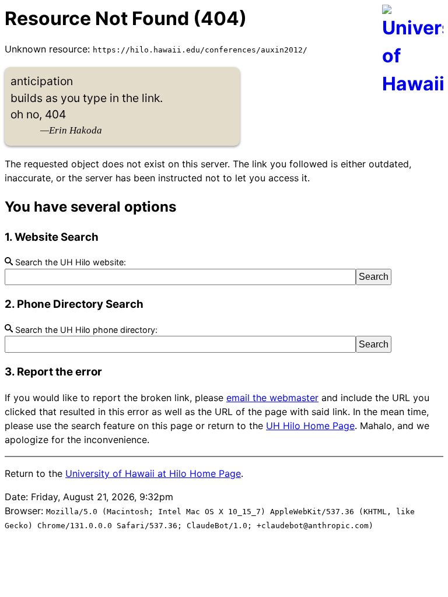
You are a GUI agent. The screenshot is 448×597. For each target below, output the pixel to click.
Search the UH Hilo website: (69, 262)
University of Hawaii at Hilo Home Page (153, 473)
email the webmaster (272, 397)
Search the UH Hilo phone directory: (85, 330)
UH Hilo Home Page (310, 425)
